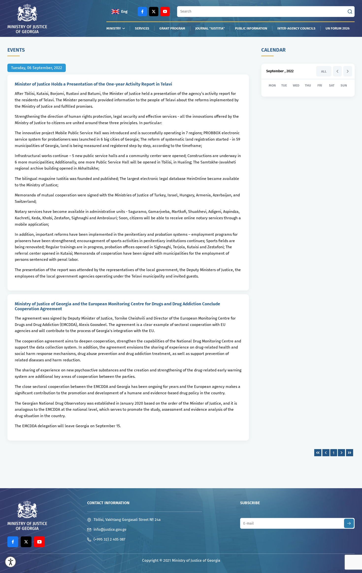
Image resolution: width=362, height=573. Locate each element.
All (324, 71)
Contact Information (108, 502)
